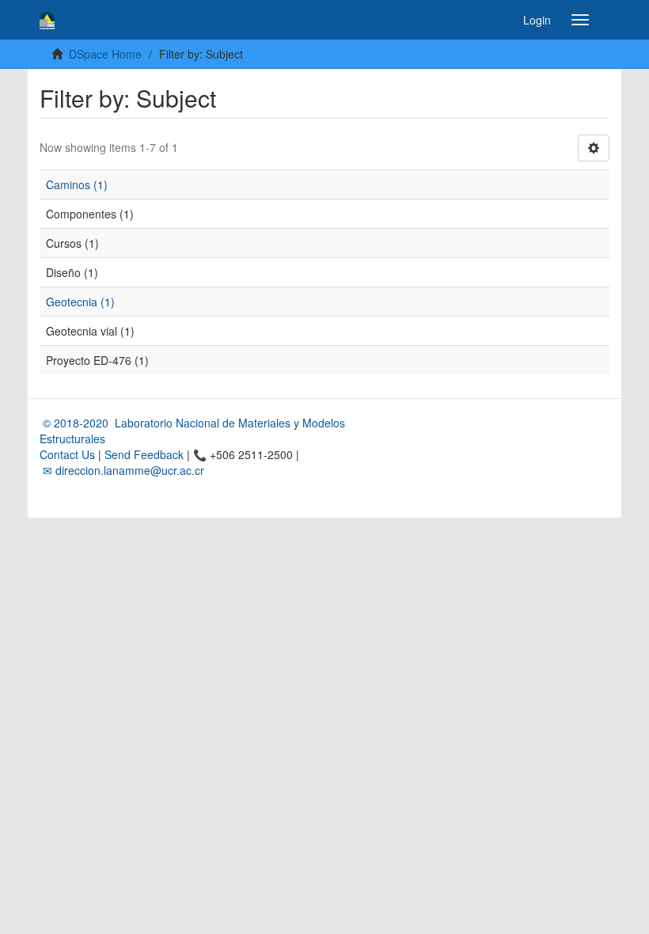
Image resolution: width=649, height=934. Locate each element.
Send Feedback (144, 454)
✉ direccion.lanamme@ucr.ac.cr (122, 470)
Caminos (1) (77, 184)
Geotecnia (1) (80, 301)
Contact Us (67, 454)
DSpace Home (105, 54)
